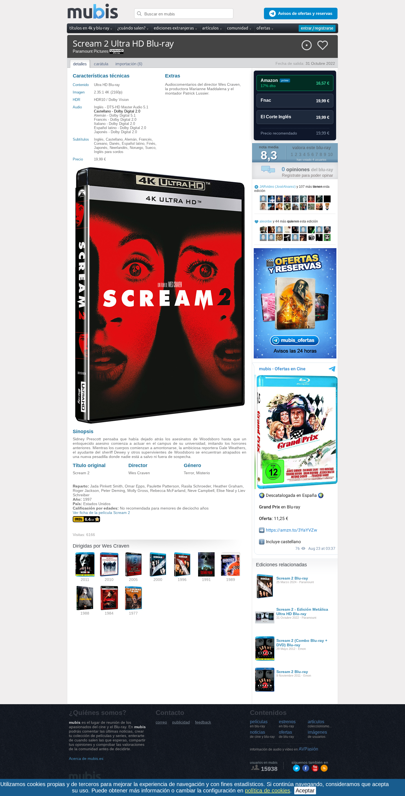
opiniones (307, 169)
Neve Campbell (201, 490)
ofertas (286, 734)
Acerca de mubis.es (86, 758)
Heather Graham (228, 486)
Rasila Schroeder (196, 486)
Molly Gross (137, 490)
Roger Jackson (86, 490)
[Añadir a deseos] (322, 45)
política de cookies (267, 790)
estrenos (287, 723)
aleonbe (266, 221)
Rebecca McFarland (167, 490)
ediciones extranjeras (174, 28)
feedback (203, 722)
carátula (101, 63)
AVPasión (284, 749)
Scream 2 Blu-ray (292, 578)
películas (259, 723)
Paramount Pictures (91, 51)
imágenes (317, 734)
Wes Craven (139, 473)
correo (161, 722)
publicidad (181, 722)
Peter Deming (113, 490)
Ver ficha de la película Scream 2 (101, 512)
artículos (320, 723)
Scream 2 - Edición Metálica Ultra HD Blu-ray (302, 611)
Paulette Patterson (163, 486)
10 (330, 154)
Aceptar (305, 790)
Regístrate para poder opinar (307, 175)
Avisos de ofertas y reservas (305, 13)
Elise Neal (225, 490)
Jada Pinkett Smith (106, 486)
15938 (269, 768)
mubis (93, 11)
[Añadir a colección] (306, 45)
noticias (262, 734)
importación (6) (128, 63)
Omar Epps (135, 486)
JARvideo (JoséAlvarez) (278, 187)
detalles (80, 63)
